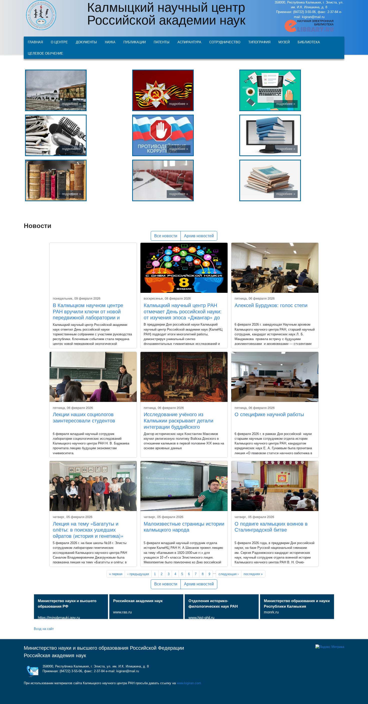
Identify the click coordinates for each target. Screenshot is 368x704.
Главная (35, 42)
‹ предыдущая (138, 574)
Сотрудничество (224, 42)
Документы (86, 42)
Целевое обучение (45, 53)
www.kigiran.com (189, 683)
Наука (110, 42)
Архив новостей (199, 236)
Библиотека (309, 42)
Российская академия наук (55, 655)
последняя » (253, 574)
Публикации (134, 42)
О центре (59, 42)
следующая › (229, 574)
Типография (259, 42)
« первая (115, 574)
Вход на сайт (44, 628)
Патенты (161, 42)
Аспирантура (189, 42)
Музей (284, 42)
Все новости (165, 236)
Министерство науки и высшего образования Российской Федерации (104, 648)
